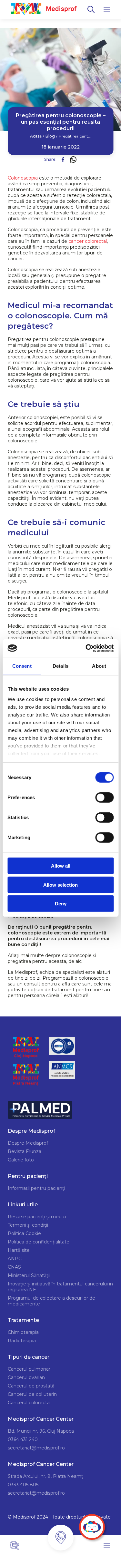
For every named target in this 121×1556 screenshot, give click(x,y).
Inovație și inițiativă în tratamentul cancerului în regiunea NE (60, 1287)
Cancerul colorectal (29, 1403)
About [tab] (99, 666)
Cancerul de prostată (31, 1386)
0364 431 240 (23, 1439)
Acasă (36, 136)
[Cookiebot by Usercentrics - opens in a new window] (86, 648)
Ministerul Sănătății (29, 1275)
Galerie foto (21, 1160)
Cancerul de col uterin (32, 1394)
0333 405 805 (23, 1485)
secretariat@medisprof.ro (36, 1448)
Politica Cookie (24, 1233)
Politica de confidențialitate (38, 1242)
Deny (60, 903)
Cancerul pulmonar (29, 1369)
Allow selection (60, 884)
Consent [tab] (22, 666)
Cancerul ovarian (26, 1377)
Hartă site (19, 1250)
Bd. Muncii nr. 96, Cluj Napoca (41, 1431)
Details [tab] (60, 666)
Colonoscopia (23, 178)
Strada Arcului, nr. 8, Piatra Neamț (45, 1476)
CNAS (14, 1267)
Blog (50, 136)
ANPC (15, 1259)
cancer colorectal (87, 241)
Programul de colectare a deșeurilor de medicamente (51, 1301)
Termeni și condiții (28, 1225)
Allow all (60, 866)
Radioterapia (22, 1341)
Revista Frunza (24, 1151)
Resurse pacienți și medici (37, 1217)
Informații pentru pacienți (36, 1188)
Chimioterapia (23, 1332)
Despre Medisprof (28, 1143)
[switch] (104, 797)
